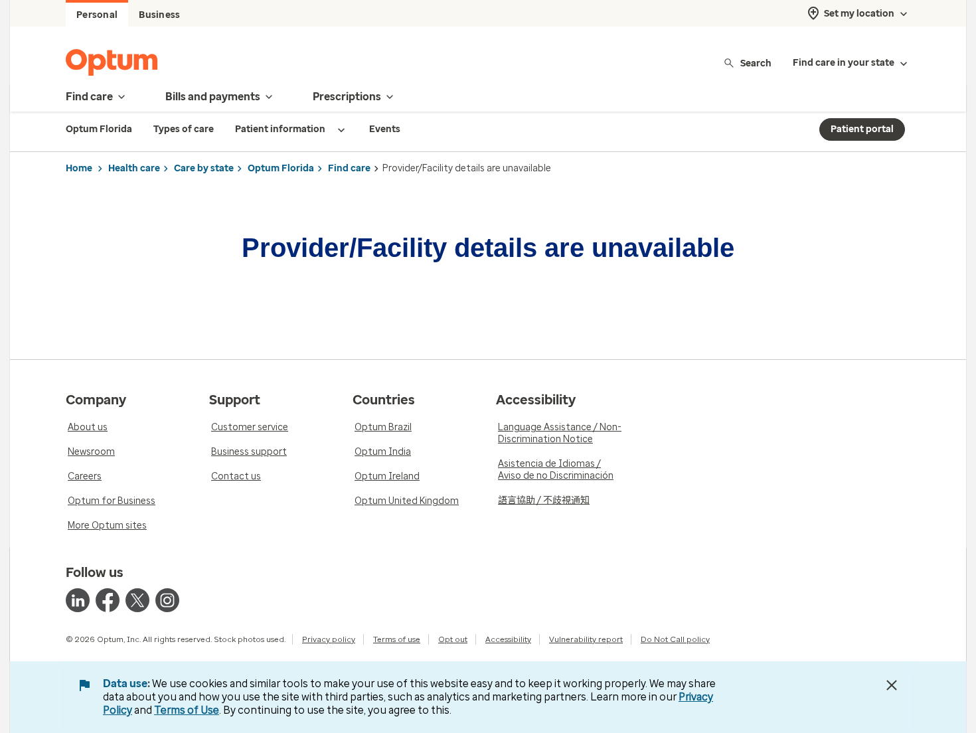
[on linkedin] (78, 600)
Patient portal (862, 129)
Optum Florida (281, 168)
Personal (97, 15)
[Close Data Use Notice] (892, 685)
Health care (134, 168)
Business (159, 15)
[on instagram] (167, 600)
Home (79, 168)
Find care (349, 168)
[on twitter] (137, 600)
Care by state (204, 168)
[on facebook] (108, 600)
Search (756, 62)
